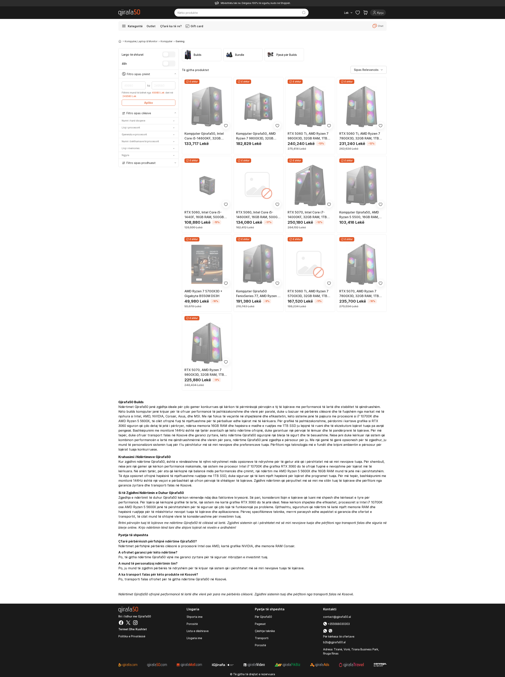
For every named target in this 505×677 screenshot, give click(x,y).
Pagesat (260, 624)
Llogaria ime (194, 638)
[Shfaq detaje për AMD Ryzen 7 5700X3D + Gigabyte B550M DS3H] (206, 264)
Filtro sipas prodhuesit (141, 163)
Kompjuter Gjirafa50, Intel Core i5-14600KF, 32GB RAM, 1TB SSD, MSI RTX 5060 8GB (206, 136)
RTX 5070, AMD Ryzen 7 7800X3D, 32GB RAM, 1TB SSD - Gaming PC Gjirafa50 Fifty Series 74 (359, 293)
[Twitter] (128, 623)
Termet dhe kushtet (132, 629)
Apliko (148, 102)
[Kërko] (304, 12)
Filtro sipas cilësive (138, 113)
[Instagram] (135, 623)
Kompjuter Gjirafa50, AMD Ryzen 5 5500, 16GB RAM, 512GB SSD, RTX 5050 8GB (359, 214)
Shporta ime (194, 616)
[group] (201, 54)
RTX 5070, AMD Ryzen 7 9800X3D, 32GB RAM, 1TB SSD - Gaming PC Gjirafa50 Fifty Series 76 (204, 372)
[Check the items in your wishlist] (358, 12)
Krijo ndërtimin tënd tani (156, 527)
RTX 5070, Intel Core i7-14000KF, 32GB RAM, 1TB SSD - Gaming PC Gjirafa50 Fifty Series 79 (308, 214)
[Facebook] (121, 623)
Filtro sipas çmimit (138, 74)
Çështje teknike (265, 631)
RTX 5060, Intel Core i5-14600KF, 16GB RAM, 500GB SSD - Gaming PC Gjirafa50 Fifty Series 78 (258, 214)
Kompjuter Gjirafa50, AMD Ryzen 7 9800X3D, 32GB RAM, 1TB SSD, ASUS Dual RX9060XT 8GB (256, 136)
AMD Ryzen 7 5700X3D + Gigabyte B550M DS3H (203, 293)
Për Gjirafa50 (263, 616)
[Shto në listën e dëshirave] (225, 125)
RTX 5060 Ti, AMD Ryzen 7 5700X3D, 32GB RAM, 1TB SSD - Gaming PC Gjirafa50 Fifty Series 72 (308, 293)
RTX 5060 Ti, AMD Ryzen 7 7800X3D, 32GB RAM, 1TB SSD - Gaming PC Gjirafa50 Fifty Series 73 (359, 136)
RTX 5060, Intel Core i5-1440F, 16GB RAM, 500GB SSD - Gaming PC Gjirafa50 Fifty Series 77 (204, 214)
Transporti (261, 638)
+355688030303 (338, 624)
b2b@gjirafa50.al (334, 642)
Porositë (192, 624)
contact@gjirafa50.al (337, 616)
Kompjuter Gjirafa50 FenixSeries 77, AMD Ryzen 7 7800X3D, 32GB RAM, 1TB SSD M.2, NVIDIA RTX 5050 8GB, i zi (258, 293)
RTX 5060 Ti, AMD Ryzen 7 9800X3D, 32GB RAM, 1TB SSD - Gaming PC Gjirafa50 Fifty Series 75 (308, 136)
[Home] (120, 41)
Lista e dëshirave (198, 631)
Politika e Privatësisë (131, 636)
